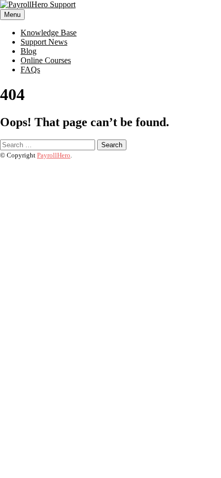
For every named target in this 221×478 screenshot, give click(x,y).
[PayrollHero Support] (38, 4)
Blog (28, 51)
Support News (44, 41)
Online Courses (46, 60)
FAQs (30, 69)
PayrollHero (53, 155)
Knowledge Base (49, 32)
